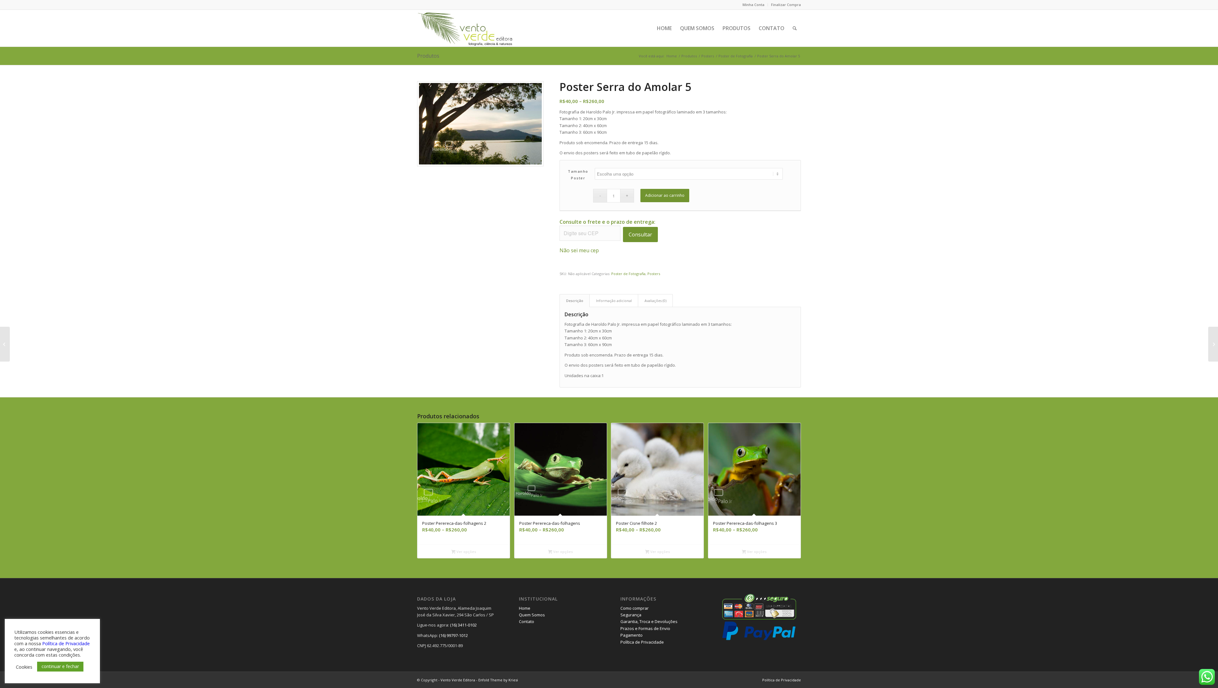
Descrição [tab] (574, 300)
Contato (526, 621)
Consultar (640, 234)
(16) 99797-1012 (453, 635)
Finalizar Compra (786, 4)
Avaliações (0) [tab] (655, 300)
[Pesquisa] (795, 28)
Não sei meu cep (579, 250)
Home (524, 608)
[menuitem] (753, 4)
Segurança (630, 615)
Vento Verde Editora (458, 680)
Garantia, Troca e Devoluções (649, 621)
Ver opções (465, 551)
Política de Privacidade (642, 642)
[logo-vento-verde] (465, 28)
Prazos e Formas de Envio (645, 628)
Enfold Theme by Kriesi (498, 680)
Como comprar (634, 608)
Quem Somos (532, 615)
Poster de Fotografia (628, 273)
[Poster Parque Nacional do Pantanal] (1213, 344)
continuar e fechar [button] (60, 666)
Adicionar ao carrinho (664, 195)
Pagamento (631, 635)
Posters (653, 273)
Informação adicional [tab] (614, 300)
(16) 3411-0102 (463, 625)
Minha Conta (753, 4)
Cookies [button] (24, 667)
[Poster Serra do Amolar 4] (5, 344)
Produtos (428, 55)
